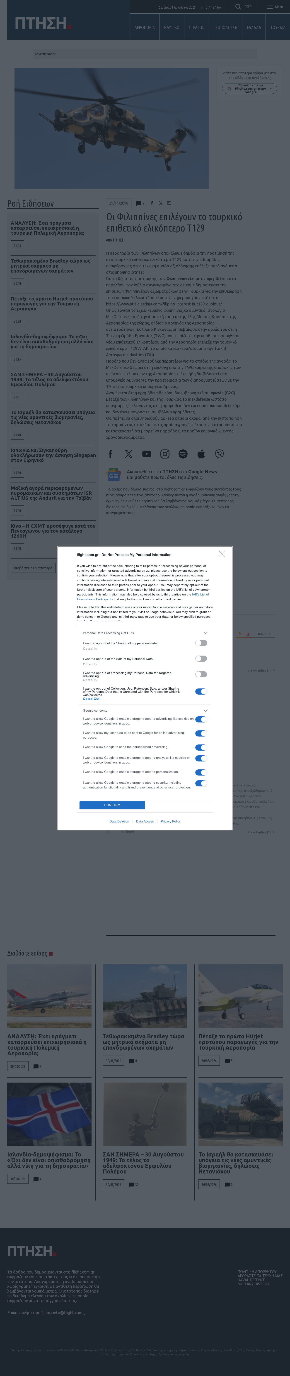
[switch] (201, 643)
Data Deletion (119, 821)
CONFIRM (112, 805)
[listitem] (145, 633)
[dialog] (145, 688)
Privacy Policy (171, 821)
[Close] (223, 555)
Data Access (145, 821)
